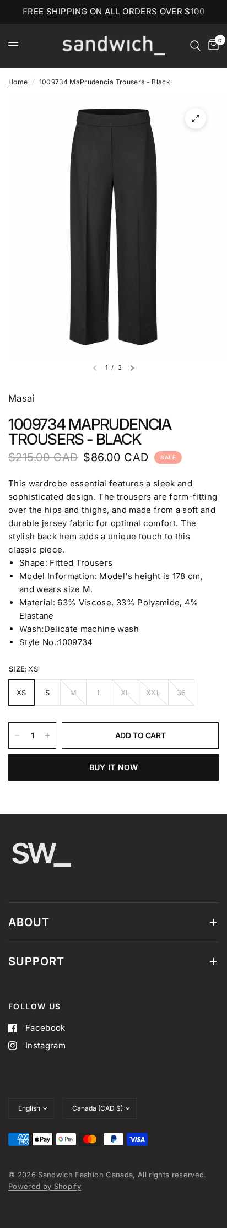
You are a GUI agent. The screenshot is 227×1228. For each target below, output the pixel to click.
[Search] (195, 46)
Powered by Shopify (44, 1186)
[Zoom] (195, 118)
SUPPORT (36, 961)
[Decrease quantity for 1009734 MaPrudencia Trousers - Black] (17, 735)
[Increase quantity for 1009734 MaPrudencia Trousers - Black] (47, 735)
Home (18, 82)
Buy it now (113, 767)
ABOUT (29, 922)
